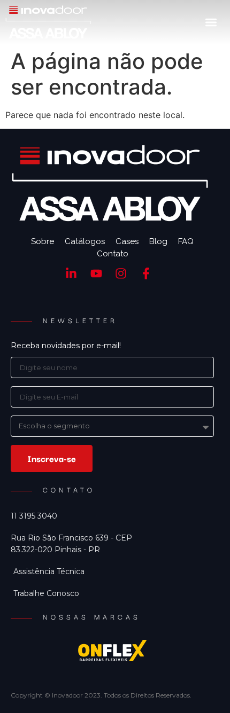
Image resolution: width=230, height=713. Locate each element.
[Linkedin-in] (71, 273)
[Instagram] (121, 273)
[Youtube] (96, 273)
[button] (211, 22)
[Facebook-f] (146, 273)
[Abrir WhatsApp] (203, 686)
